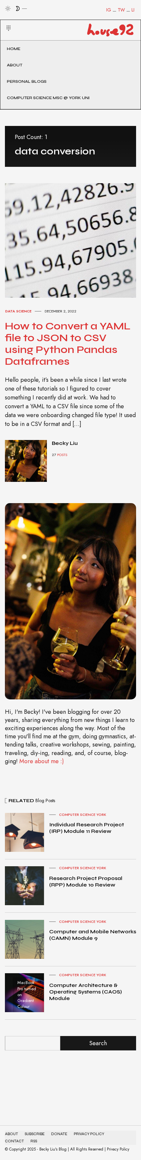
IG (108, 10)
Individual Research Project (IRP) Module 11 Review (86, 827)
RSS (33, 1141)
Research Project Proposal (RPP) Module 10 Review (85, 881)
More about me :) (41, 761)
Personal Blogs (27, 81)
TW (121, 10)
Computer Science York (82, 814)
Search (98, 1043)
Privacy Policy (89, 1134)
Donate (59, 1134)
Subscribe (35, 1134)
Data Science (18, 311)
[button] (4, 20)
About (14, 65)
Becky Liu (65, 443)
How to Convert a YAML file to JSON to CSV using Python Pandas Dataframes (68, 344)
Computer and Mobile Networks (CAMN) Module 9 (92, 934)
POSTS (62, 454)
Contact (14, 1141)
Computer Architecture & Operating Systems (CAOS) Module (85, 991)
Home (13, 48)
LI (132, 10)
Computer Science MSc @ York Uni (48, 98)
